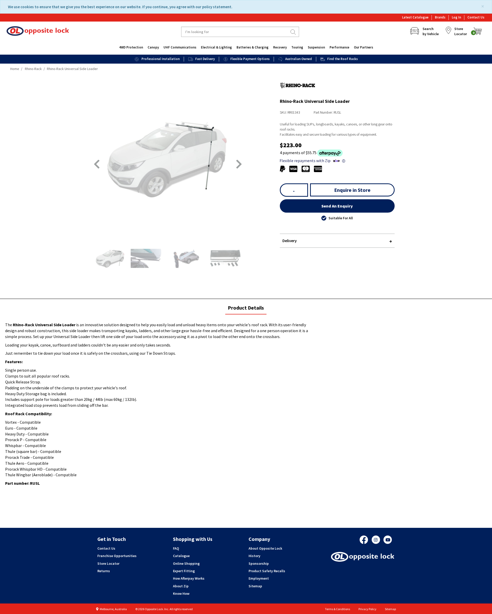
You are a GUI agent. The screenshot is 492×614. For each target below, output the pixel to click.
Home (14, 68)
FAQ (176, 548)
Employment (259, 578)
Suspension (316, 47)
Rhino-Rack (33, 68)
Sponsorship (259, 563)
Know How (181, 593)
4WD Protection (131, 47)
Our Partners (363, 47)
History (254, 555)
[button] (97, 164)
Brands (440, 17)
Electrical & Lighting (216, 47)
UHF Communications (179, 47)
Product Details (246, 309)
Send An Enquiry (337, 206)
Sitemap (255, 586)
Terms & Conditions (337, 609)
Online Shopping (186, 563)
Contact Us (475, 17)
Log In (456, 17)
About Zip (181, 586)
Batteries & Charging (253, 47)
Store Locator (108, 563)
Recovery (280, 47)
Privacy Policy (367, 609)
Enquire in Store (352, 190)
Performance (339, 47)
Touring (297, 47)
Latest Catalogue (415, 17)
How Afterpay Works (188, 578)
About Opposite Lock (265, 548)
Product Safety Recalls (267, 571)
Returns (103, 571)
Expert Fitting (184, 571)
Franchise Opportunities (117, 555)
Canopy (153, 47)
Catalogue (181, 555)
